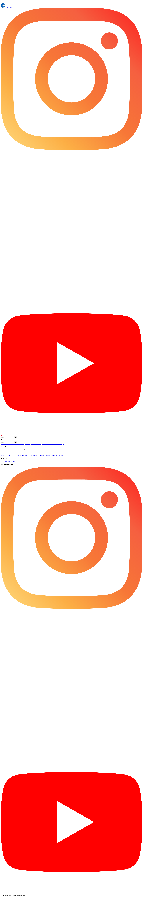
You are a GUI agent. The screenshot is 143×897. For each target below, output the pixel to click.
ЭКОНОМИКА (20, 444)
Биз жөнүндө (4, 461)
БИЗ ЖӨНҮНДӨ (59, 444)
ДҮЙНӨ (26, 444)
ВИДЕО (41, 444)
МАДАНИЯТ (31, 444)
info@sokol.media (11, 461)
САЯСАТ (10, 444)
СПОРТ (37, 444)
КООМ (14, 444)
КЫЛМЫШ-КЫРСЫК (49, 444)
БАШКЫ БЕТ (4, 444)
